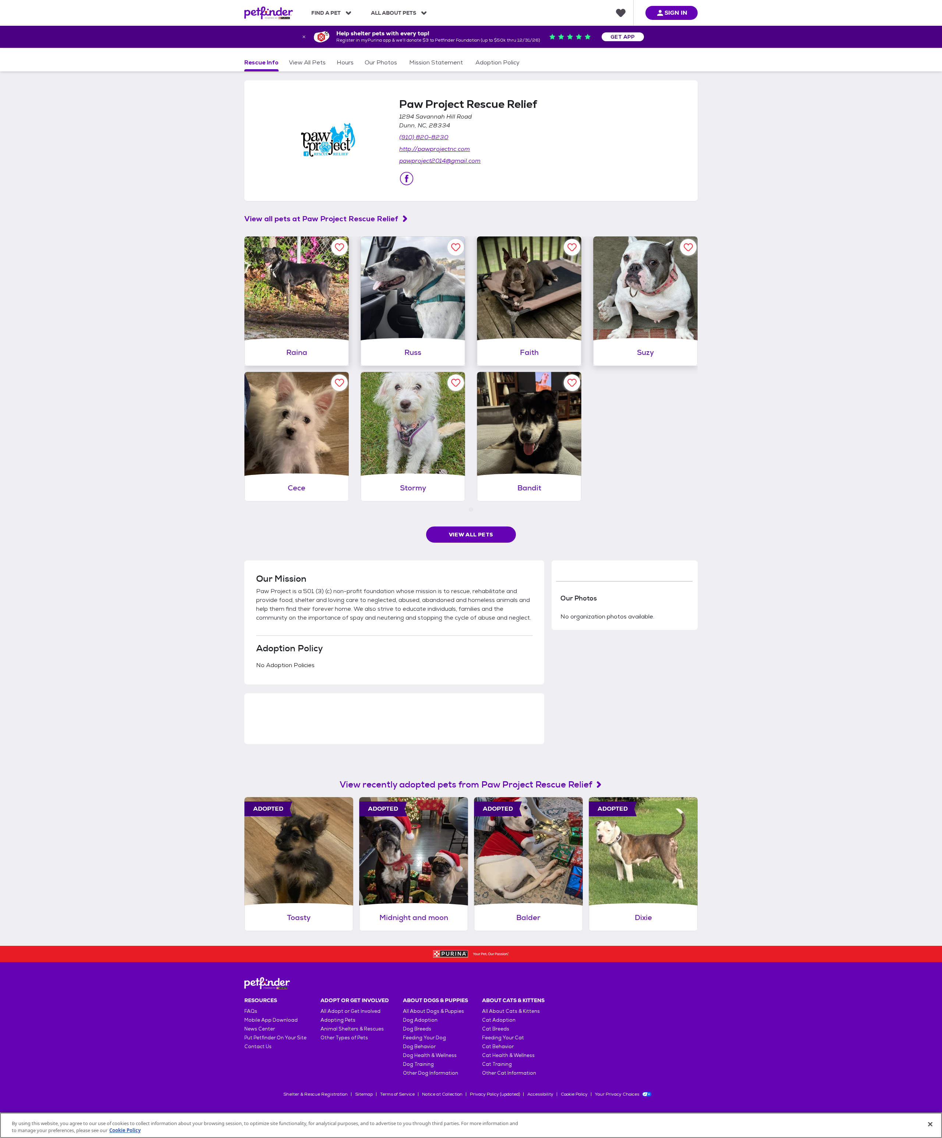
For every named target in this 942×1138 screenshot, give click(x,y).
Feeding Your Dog (424, 1038)
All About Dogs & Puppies (433, 1011)
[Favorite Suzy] (688, 247)
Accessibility (540, 1094)
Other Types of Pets (344, 1038)
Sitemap (364, 1094)
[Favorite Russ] (455, 247)
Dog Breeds (417, 1029)
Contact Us (258, 1046)
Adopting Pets (338, 1020)
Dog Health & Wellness (430, 1055)
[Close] (930, 1124)
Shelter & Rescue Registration (315, 1094)
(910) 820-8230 (423, 137)
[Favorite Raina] (339, 247)
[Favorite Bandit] (572, 382)
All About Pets (393, 13)
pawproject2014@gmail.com (440, 161)
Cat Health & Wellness (508, 1055)
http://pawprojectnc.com (434, 149)
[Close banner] (304, 37)
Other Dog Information (430, 1073)
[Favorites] (621, 13)
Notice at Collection (442, 1094)
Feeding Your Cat (503, 1038)
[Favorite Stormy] (455, 382)
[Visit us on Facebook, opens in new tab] (406, 178)
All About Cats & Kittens (511, 1011)
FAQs (250, 1011)
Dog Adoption (420, 1020)
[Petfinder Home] (268, 13)
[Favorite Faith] (572, 247)
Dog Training (418, 1064)
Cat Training (497, 1064)
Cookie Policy (574, 1094)
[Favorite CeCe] (339, 382)
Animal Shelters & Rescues (352, 1029)
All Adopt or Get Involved (350, 1011)
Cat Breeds (495, 1029)
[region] (471, 1125)
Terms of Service (397, 1094)
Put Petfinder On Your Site (275, 1038)
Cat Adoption (499, 1020)
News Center (259, 1029)
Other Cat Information (509, 1073)
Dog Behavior (419, 1046)
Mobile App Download (271, 1020)
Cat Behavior (498, 1046)
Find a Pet (326, 13)
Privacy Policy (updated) (495, 1094)
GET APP (622, 37)
